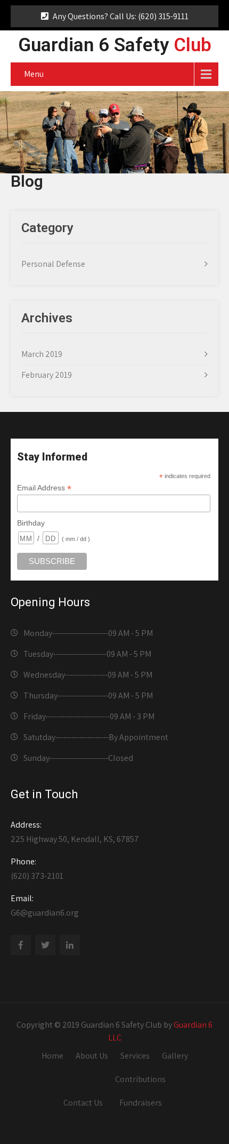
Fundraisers (140, 1102)
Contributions (140, 1079)
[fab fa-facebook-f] (21, 945)
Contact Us (83, 1102)
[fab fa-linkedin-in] (70, 945)
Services (135, 1055)
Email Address (44, 488)
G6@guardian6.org (45, 905)
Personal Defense (53, 263)
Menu (34, 74)
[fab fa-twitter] (45, 945)
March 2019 (41, 354)
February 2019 (46, 374)
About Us (92, 1055)
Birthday (31, 523)
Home (52, 1055)
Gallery (175, 1055)
